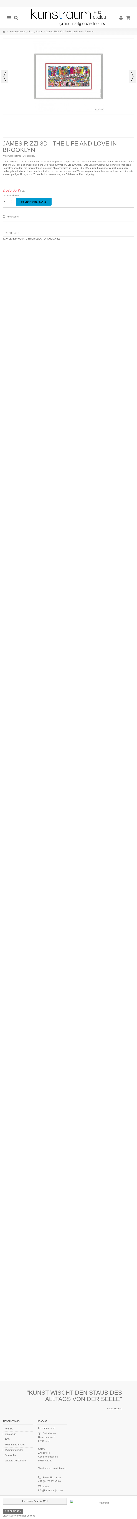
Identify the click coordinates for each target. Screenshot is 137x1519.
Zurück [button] (4, 76)
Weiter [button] (132, 76)
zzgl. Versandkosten (11, 195)
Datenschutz (11, 1455)
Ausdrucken (12, 216)
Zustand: (27, 156)
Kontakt (9, 1428)
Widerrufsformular (14, 1450)
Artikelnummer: (9, 156)
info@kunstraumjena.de (50, 1490)
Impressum (10, 1434)
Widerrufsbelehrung (14, 1444)
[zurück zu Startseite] (4, 31)
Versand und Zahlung (15, 1460)
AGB (7, 1439)
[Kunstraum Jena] (68, 18)
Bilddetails (12, 233)
